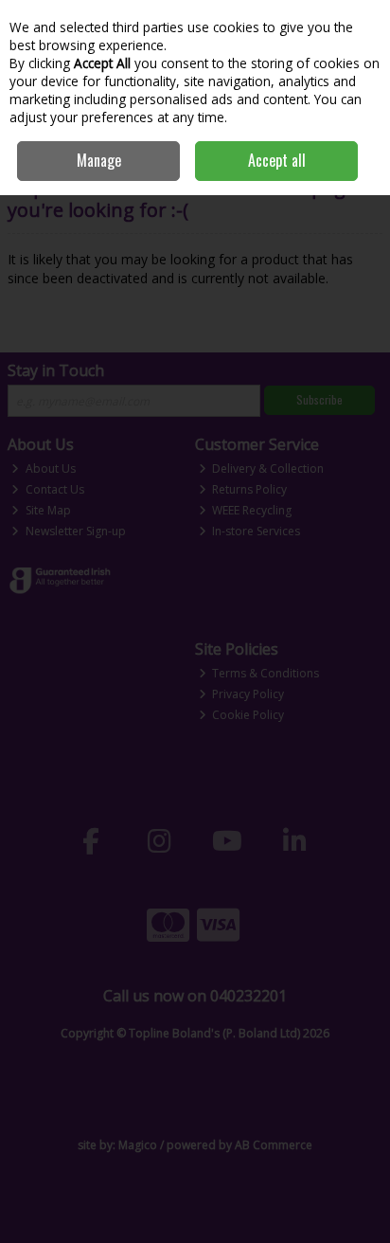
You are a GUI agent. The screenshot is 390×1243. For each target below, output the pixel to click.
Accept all (277, 160)
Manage (99, 160)
